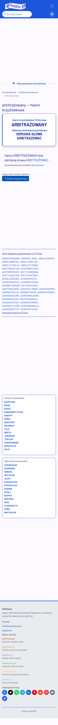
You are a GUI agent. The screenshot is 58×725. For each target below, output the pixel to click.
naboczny (9, 422)
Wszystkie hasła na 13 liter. (15, 312)
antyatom (9, 475)
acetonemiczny (10, 272)
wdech (7, 432)
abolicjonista (46, 258)
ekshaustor (10, 482)
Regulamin (7, 630)
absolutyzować (29, 265)
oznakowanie (11, 442)
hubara (8, 488)
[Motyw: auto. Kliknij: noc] (52, 14)
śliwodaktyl (11, 505)
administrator (28, 292)
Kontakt (6, 621)
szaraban (9, 468)
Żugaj (7, 492)
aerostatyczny (29, 309)
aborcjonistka (10, 261)
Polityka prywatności (12, 626)
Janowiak (9, 436)
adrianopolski (10, 299)
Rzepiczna (9, 402)
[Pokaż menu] (52, 6)
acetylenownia (29, 272)
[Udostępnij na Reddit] (40, 692)
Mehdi (7, 405)
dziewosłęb (10, 465)
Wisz (6, 502)
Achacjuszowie (10, 278)
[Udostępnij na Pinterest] (34, 692)
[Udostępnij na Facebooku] (4, 692)
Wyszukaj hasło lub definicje (31, 83)
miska (7, 419)
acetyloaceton (10, 275)
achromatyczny (29, 282)
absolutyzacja (10, 265)
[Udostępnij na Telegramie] (22, 692)
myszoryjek (10, 485)
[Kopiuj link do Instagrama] (46, 692)
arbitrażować (37, 160)
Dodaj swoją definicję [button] (17, 178)
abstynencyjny (11, 268)
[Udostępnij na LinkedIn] (28, 692)
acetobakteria (29, 268)
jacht (7, 478)
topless (8, 439)
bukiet (7, 408)
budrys (8, 495)
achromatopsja (10, 282)
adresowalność (30, 295)
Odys (6, 449)
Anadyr (8, 415)
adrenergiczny (10, 295)
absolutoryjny (28, 261)
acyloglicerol (30, 285)
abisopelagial (29, 258)
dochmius (9, 425)
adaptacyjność (29, 288)
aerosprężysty (10, 309)
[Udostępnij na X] (10, 692)
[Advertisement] (29, 49)
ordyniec (9, 499)
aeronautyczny (11, 305)
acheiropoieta (29, 278)
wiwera (8, 472)
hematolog (10, 446)
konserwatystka (13, 412)
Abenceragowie (11, 258)
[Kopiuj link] (4, 698)
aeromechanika (29, 302)
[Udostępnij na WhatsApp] (16, 692)
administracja (10, 292)
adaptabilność (10, 288)
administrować (46, 292)
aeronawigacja (30, 305)
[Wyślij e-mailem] (52, 692)
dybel (7, 509)
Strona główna (9, 92)
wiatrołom (10, 512)
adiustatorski (47, 288)
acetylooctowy (29, 275)
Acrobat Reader (11, 285)
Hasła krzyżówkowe (28, 92)
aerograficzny (10, 302)
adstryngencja (28, 299)
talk (6, 429)
